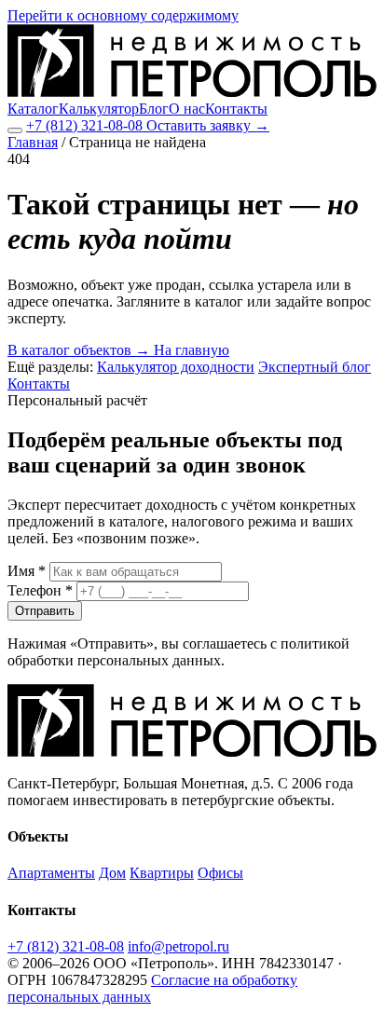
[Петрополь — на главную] (192, 92)
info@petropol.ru (178, 946)
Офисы (220, 873)
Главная (32, 142)
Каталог (33, 108)
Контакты (236, 108)
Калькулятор (99, 108)
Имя (26, 571)
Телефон (40, 590)
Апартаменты (51, 873)
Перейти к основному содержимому (123, 15)
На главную (191, 350)
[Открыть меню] (14, 130)
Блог (154, 108)
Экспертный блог (314, 367)
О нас (187, 108)
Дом (112, 873)
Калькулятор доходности (175, 367)
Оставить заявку (207, 125)
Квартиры (162, 873)
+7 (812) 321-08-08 (86, 125)
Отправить (45, 611)
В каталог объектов (78, 350)
